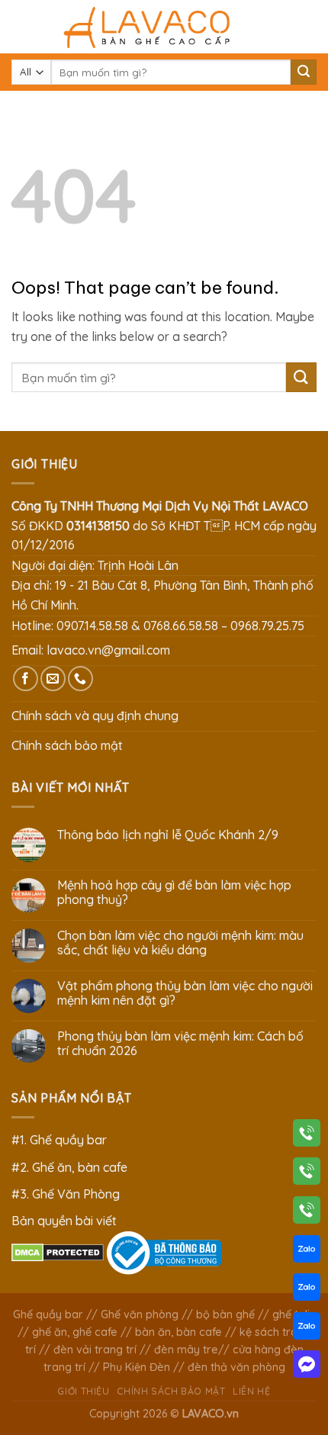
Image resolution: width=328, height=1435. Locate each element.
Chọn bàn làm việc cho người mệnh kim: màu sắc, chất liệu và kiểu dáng (180, 942)
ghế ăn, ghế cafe (74, 1332)
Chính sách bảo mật (67, 745)
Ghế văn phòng (139, 1314)
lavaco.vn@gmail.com (108, 650)
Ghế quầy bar (48, 1314)
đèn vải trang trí (95, 1349)
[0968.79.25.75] (306, 1213)
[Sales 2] (306, 1290)
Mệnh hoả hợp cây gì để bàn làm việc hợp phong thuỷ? (174, 892)
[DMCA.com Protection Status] (57, 1251)
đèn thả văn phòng (236, 1367)
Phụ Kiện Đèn (136, 1367)
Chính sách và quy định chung (94, 715)
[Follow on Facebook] (25, 678)
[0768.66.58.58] (306, 1174)
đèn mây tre (186, 1349)
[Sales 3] (306, 1329)
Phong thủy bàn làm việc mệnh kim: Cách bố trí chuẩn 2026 (180, 1043)
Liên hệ (251, 1391)
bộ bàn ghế (225, 1314)
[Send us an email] (53, 678)
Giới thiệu (83, 1391)
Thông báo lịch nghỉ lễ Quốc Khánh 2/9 (167, 835)
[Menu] (20, 26)
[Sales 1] (306, 1252)
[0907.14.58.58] (306, 1136)
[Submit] (304, 72)
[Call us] (80, 678)
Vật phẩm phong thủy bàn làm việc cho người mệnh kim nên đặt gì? (185, 993)
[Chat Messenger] (306, 1367)
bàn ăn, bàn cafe (178, 1332)
